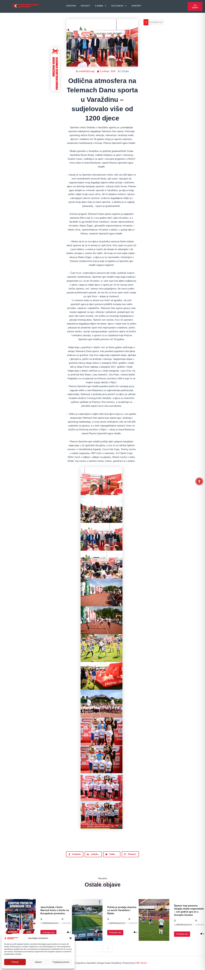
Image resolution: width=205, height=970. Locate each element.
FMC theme (141, 963)
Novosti (85, 6)
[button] (70, 938)
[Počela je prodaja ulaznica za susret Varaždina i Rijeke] (87, 920)
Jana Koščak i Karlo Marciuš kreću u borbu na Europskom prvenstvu (54, 910)
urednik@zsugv (50, 923)
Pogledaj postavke (61, 962)
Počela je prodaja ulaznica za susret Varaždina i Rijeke (121, 910)
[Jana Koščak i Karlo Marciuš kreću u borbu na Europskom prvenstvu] (20, 920)
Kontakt (136, 6)
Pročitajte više (48, 932)
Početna (71, 6)
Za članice (117, 6)
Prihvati (15, 962)
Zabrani (38, 962)
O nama (99, 6)
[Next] (107, 949)
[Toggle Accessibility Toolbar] (199, 481)
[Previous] (97, 949)
